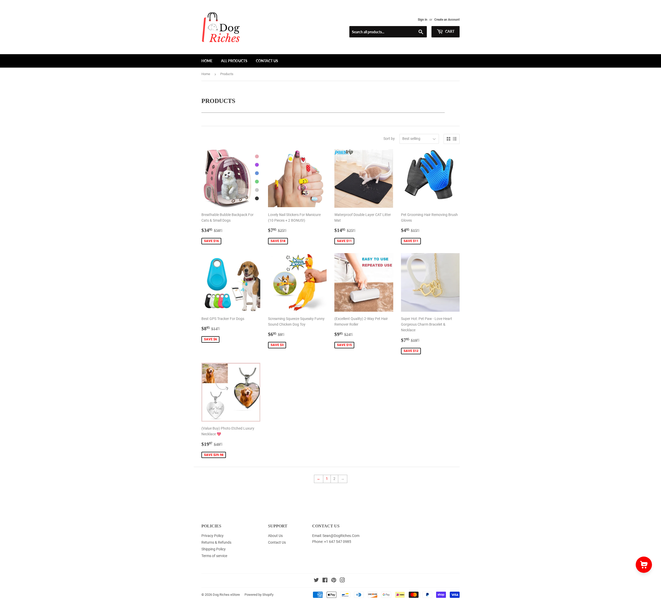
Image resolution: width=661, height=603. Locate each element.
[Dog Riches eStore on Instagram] (342, 581)
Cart (449, 31)
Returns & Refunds (216, 542)
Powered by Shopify (259, 595)
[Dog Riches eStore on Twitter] (316, 581)
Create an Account (447, 19)
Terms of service (214, 556)
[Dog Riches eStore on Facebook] (325, 581)
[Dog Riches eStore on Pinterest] (333, 581)
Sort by (389, 138)
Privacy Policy (212, 536)
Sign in (422, 19)
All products (234, 61)
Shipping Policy (213, 549)
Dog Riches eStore (226, 595)
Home (207, 61)
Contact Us (267, 61)
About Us (275, 536)
